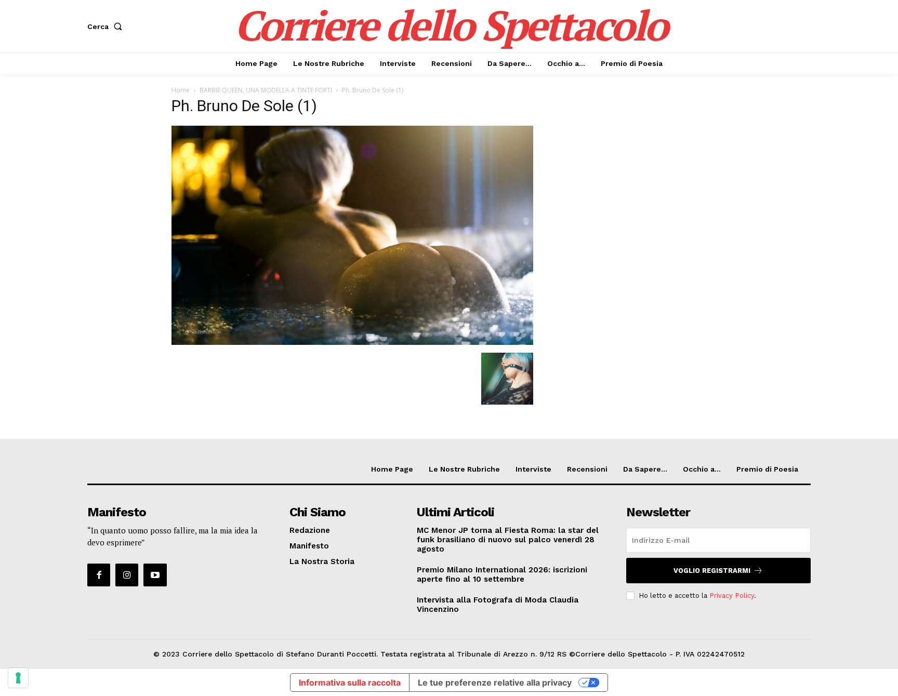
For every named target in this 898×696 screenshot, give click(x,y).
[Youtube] (154, 575)
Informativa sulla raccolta (350, 682)
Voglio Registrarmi (712, 570)
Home (180, 90)
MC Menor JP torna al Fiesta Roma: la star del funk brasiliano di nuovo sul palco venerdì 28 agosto (508, 540)
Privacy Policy (731, 595)
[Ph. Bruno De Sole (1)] (352, 342)
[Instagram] (126, 575)
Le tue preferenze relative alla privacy (495, 682)
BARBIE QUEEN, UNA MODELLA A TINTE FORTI (266, 90)
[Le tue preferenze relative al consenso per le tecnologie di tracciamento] (18, 678)
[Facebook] (98, 575)
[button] (106, 26)
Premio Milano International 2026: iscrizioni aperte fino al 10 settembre (502, 574)
